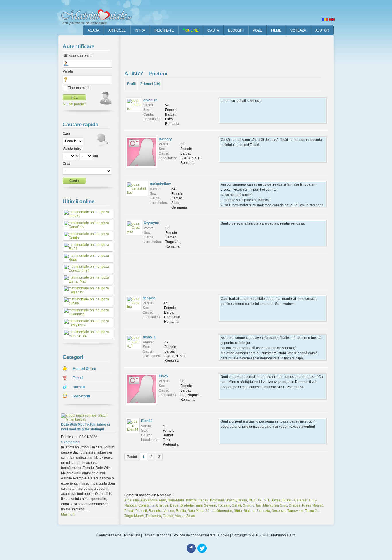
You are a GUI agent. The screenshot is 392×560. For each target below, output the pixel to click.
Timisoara (153, 516)
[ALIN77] (134, 73)
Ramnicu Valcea (161, 511)
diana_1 (149, 337)
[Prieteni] (159, 73)
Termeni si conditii (157, 535)
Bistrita (191, 500)
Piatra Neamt (312, 505)
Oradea (294, 505)
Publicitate (132, 535)
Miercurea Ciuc (275, 505)
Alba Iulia (131, 500)
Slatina (249, 511)
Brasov (231, 500)
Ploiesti (141, 511)
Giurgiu (248, 505)
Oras (67, 164)
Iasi (258, 505)
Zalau (190, 516)
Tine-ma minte (78, 88)
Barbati (79, 387)
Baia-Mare (176, 500)
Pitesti (129, 511)
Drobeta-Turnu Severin (198, 505)
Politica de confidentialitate (195, 535)
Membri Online (84, 369)
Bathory (165, 139)
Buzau (287, 500)
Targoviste (295, 511)
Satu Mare (196, 511)
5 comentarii (70, 442)
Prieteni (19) (150, 84)
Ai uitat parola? (74, 104)
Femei (78, 378)
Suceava (279, 511)
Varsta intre (72, 149)
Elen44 (146, 421)
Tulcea (168, 516)
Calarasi (300, 500)
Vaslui (180, 516)
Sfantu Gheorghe (218, 511)
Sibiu (238, 511)
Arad (162, 500)
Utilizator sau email (77, 56)
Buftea (276, 500)
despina (149, 298)
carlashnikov (160, 184)
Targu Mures (134, 516)
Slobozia (263, 511)
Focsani (224, 505)
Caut (66, 134)
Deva (174, 505)
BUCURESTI (259, 500)
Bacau (203, 500)
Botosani (217, 500)
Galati (236, 505)
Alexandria (148, 500)
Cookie (223, 535)
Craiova (162, 505)
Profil (131, 84)
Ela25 (163, 376)
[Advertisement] (228, 52)
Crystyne (151, 223)
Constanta (146, 505)
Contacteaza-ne (108, 535)
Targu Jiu (312, 511)
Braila (242, 500)
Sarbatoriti (81, 396)
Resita (181, 511)
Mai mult (67, 514)
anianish (150, 100)
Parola (68, 71)
